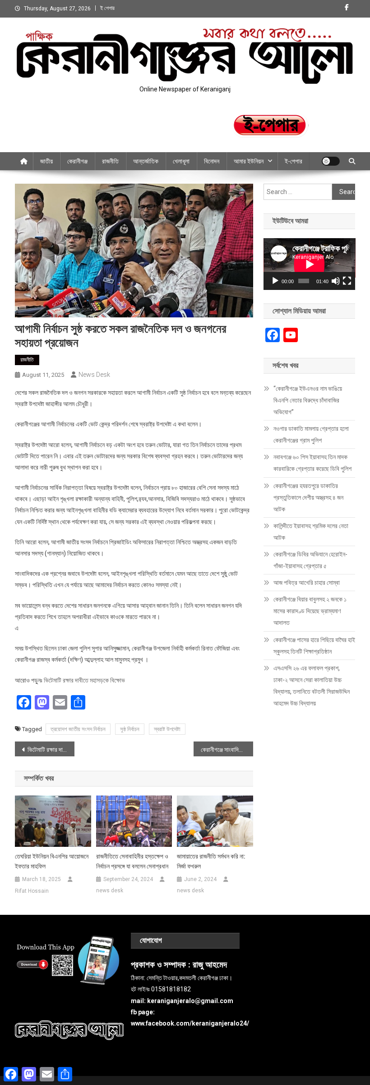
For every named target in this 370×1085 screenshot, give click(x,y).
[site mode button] (331, 161)
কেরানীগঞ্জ (77, 161)
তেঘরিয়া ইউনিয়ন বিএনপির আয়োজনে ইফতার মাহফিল (51, 861)
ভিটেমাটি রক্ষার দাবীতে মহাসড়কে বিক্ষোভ (84, 680)
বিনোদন (211, 161)
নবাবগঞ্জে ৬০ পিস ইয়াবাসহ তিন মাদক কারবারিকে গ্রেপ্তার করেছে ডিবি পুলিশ (312, 462)
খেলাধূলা (181, 161)
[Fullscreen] (347, 280)
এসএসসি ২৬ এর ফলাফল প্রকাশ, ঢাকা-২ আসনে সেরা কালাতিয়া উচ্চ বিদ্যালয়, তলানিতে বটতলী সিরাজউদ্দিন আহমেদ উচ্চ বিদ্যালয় (311, 686)
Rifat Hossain (32, 891)
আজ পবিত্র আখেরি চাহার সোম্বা (306, 582)
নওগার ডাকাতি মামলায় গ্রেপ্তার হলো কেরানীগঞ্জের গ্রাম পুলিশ (311, 434)
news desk (94, 374)
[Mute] (335, 280)
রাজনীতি (110, 161)
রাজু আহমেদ (210, 965)
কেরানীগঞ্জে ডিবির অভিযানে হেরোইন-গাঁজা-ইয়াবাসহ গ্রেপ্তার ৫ (310, 560)
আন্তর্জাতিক (145, 161)
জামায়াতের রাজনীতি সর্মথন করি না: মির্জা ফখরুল (211, 861)
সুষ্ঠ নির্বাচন (129, 729)
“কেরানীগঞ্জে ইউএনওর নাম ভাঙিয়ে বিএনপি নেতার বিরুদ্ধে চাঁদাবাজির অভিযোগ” (307, 400)
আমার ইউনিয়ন (249, 161)
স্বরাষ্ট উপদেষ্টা (167, 729)
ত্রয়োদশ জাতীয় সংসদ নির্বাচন (78, 729)
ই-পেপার (293, 161)
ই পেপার (107, 8)
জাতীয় (46, 161)
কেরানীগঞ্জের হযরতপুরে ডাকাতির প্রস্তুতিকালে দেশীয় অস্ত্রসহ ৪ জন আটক (308, 497)
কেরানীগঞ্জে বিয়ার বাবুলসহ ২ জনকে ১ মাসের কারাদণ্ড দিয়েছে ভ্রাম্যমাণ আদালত (310, 611)
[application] (310, 264)
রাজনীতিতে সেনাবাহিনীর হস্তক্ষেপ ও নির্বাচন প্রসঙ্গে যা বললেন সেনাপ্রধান (132, 861)
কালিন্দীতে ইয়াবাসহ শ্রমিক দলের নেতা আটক (310, 531)
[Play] (275, 280)
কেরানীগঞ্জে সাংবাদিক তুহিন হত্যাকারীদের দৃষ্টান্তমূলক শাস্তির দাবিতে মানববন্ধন (227, 749)
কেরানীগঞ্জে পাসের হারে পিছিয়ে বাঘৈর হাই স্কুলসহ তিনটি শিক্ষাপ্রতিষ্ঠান (314, 645)
